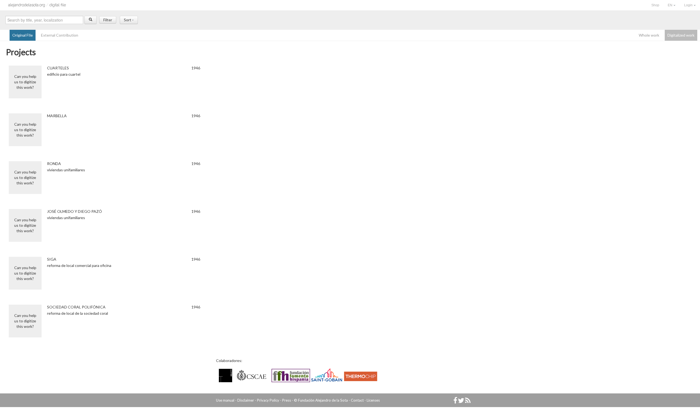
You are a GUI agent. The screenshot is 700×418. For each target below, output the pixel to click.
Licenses (373, 400)
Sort (128, 19)
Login (688, 5)
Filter (107, 19)
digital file (57, 5)
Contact (357, 400)
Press (286, 400)
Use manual (225, 400)
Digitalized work (681, 35)
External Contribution (59, 35)
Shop (655, 5)
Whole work (649, 35)
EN (670, 5)
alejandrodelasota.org (26, 5)
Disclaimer (245, 400)
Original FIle (22, 35)
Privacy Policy (268, 400)
